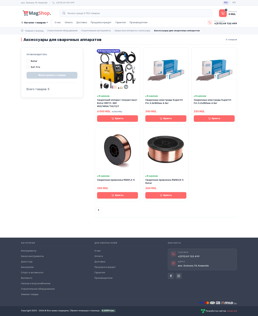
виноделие (27, 267)
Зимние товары (29, 294)
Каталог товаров (35, 22)
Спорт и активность (32, 272)
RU (225, 2)
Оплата (68, 22)
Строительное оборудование (38, 289)
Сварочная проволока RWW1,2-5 (116, 180)
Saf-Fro (35, 67)
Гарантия (120, 22)
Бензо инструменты (32, 256)
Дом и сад (26, 261)
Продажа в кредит (101, 22)
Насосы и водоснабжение (36, 283)
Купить (119, 118)
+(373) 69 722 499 (65, 2)
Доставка (81, 22)
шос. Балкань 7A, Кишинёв (34, 2)
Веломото (26, 278)
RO (234, 2)
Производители (138, 22)
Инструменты (28, 250)
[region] (52, 64)
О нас (58, 22)
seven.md (232, 311)
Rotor (34, 61)
